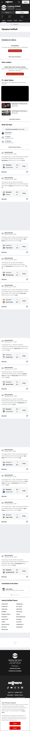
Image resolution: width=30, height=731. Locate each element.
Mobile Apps (18, 692)
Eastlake (4, 611)
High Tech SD (5, 619)
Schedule (9, 20)
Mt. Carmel (19, 606)
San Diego (18, 619)
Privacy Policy (19, 695)
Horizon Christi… (6, 624)
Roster (15, 20)
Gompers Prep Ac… (6, 614)
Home (3, 20)
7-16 (20, 240)
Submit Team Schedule (15, 51)
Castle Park (17, 348)
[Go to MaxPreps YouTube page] (11, 688)
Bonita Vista (15, 375)
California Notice (19, 698)
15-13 (14, 404)
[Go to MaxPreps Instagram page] (15, 688)
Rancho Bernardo (20, 616)
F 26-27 (7, 12)
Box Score (4, 172)
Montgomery (9, 266)
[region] (15, 714)
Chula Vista (15, 483)
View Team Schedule (14, 57)
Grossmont (4, 616)
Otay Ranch (9, 248)
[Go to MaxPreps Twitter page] (19, 688)
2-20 (16, 295)
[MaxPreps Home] (9, 2)
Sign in (25, 2)
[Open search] (19, 2)
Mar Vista (4, 627)
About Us (10, 692)
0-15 (19, 510)
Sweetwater (5, 160)
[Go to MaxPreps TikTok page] (8, 688)
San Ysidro (19, 622)
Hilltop (10, 185)
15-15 (14, 565)
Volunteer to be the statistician (15, 74)
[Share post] (27, 171)
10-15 (7, 377)
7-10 (8, 350)
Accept (15, 723)
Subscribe (10, 695)
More (20, 20)
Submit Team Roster (14, 147)
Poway (18, 614)
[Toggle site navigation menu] (2, 2)
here (23, 129)
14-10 (23, 160)
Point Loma (23, 293)
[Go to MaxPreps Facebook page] (22, 688)
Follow (22, 12)
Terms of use (9, 698)
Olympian (9, 165)
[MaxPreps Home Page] (11, 24)
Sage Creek (9, 517)
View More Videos (14, 119)
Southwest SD (18, 563)
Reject (15, 728)
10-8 (7, 485)
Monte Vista (5, 629)
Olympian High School (15, 660)
